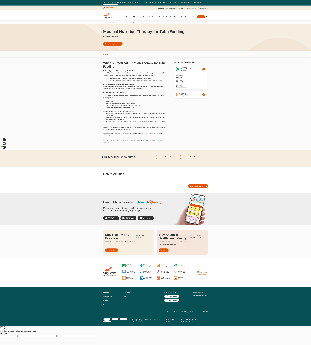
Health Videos (173, 300)
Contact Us (107, 297)
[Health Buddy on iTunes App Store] (111, 218)
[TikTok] (197, 296)
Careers (127, 292)
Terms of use (144, 140)
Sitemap (168, 321)
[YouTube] (206, 296)
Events (105, 301)
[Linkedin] (200, 296)
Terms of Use (170, 319)
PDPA (182, 319)
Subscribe (164, 250)
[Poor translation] (5, 333)
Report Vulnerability (187, 321)
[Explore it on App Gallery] (146, 218)
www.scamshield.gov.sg (110, 4)
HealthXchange (173, 296)
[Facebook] (194, 296)
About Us (106, 292)
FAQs (126, 297)
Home (104, 22)
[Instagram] (203, 296)
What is (105, 54)
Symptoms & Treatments (113, 22)
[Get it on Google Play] (128, 218)
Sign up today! (111, 250)
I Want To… (201, 16)
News (105, 305)
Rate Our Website (190, 319)
